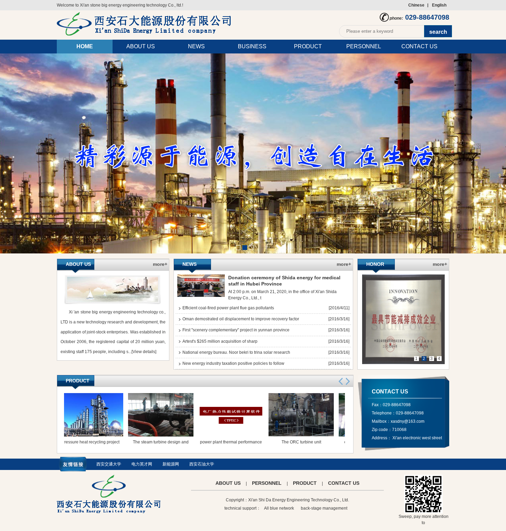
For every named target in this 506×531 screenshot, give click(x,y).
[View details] (143, 351)
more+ (160, 264)
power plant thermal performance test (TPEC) (220, 447)
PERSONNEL (363, 46)
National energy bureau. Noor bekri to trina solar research (236, 352)
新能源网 (170, 464)
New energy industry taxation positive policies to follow (233, 363)
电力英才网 (141, 464)
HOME (84, 46)
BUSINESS (252, 46)
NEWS (196, 46)
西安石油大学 (201, 464)
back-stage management (324, 508)
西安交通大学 (108, 464)
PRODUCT (308, 46)
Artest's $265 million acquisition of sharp (219, 341)
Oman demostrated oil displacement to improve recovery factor (240, 319)
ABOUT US (140, 46)
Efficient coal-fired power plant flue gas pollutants (228, 307)
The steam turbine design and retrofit (149, 447)
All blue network (279, 508)
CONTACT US (419, 46)
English (439, 5)
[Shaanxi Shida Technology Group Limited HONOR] (403, 319)
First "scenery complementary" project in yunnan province (235, 330)
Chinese (416, 5)
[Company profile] (112, 304)
